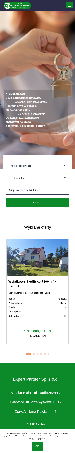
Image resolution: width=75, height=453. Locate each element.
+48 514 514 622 (36, 423)
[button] (28, 354)
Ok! (37, 446)
